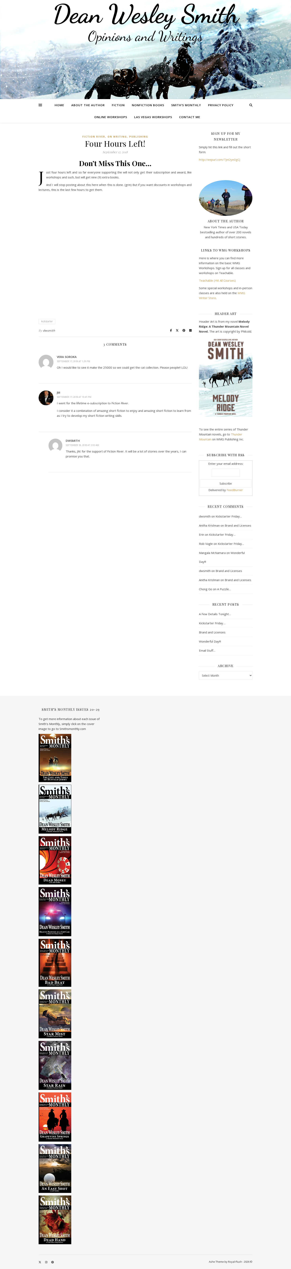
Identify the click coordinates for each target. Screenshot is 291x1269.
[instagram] (46, 1262)
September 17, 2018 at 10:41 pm (74, 396)
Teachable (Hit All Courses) (217, 280)
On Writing (117, 136)
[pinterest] (52, 1262)
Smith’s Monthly (186, 105)
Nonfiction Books (148, 105)
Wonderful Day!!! (210, 641)
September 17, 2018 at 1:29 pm (73, 361)
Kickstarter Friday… (229, 516)
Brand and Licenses (238, 525)
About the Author (88, 105)
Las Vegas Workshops (153, 117)
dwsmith (49, 330)
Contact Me (189, 117)
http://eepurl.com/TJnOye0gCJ (219, 160)
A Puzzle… (224, 589)
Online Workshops (110, 117)
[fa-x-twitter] (40, 1262)
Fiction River (93, 136)
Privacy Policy (220, 105)
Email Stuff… (207, 650)
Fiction (118, 105)
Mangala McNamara (212, 553)
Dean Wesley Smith (145, 14)
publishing (138, 136)
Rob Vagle (206, 544)
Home (59, 105)
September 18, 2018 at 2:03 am (82, 445)
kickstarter (47, 321)
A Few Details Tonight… (215, 614)
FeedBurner (235, 490)
